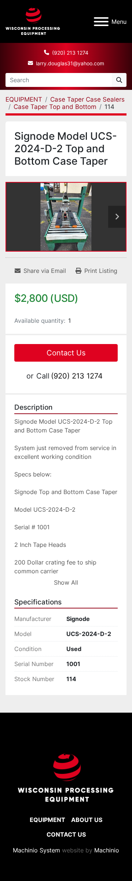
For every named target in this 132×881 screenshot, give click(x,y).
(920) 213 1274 (70, 53)
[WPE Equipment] (66, 777)
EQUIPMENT (47, 819)
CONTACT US (66, 834)
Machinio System (36, 850)
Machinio (106, 850)
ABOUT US (86, 819)
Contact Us (66, 352)
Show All (66, 582)
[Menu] (101, 21)
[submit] (119, 80)
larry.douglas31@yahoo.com (70, 63)
